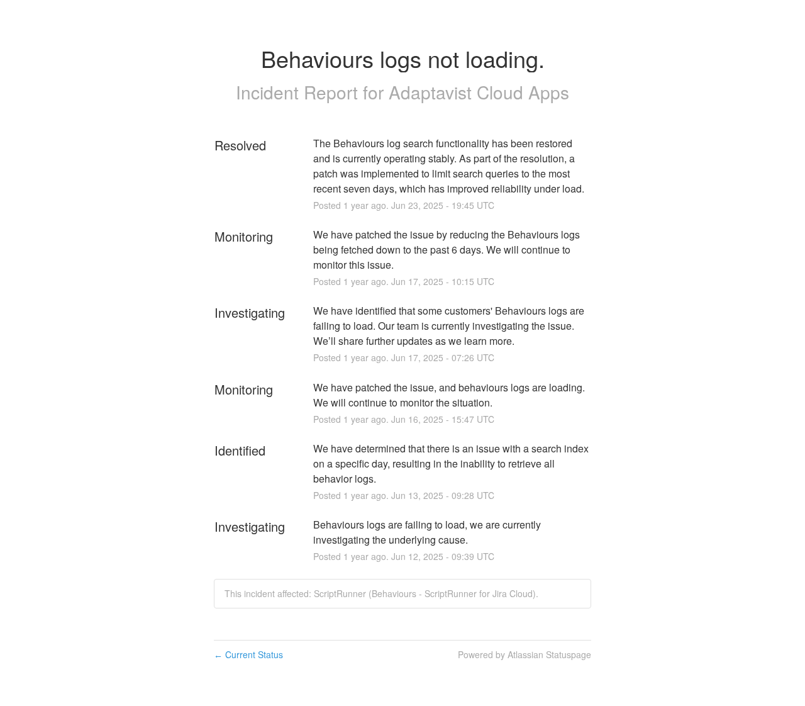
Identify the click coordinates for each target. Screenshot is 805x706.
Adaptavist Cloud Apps (479, 91)
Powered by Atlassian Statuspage (524, 654)
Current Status (248, 654)
